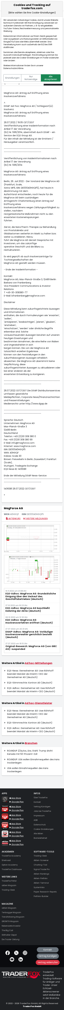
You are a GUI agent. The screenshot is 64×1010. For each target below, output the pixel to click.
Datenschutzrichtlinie (13, 68)
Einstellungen (12, 77)
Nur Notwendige (31, 78)
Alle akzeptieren (50, 78)
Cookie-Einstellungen (30, 58)
